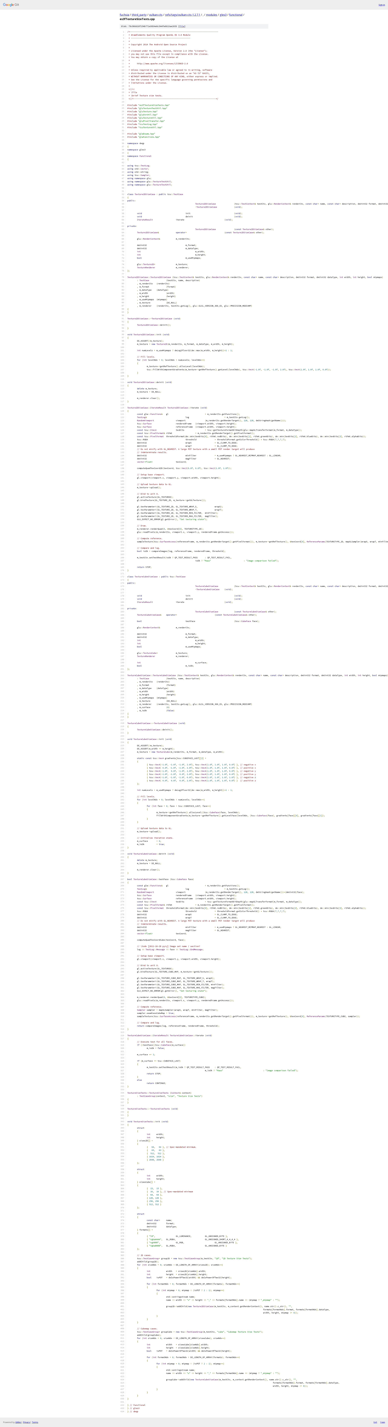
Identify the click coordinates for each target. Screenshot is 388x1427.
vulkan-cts (155, 15)
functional (235, 15)
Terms (35, 1422)
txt (375, 1422)
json (382, 1422)
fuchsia (124, 15)
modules (211, 15)
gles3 (223, 15)
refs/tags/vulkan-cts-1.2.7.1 (182, 15)
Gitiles (18, 1422)
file (181, 26)
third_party (139, 15)
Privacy (26, 1422)
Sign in (382, 4)
